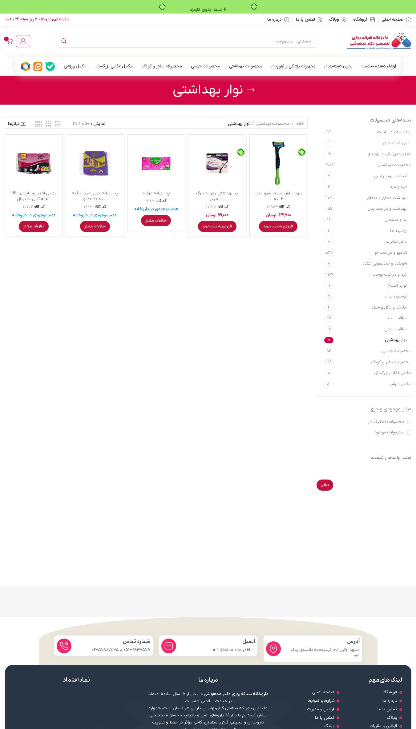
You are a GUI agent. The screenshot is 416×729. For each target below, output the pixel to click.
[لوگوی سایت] (379, 41)
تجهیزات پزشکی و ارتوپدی (389, 154)
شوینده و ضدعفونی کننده (384, 263)
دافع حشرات (396, 241)
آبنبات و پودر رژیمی (390, 176)
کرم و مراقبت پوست (390, 274)
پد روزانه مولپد (156, 193)
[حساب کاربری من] (23, 41)
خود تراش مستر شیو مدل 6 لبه (278, 196)
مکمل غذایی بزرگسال (392, 373)
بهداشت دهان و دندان (387, 198)
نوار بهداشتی (396, 340)
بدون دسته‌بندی (397, 143)
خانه (300, 124)
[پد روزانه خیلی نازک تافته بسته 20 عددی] (95, 163)
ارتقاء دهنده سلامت (394, 132)
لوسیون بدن (396, 296)
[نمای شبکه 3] (48, 124)
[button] (278, 226)
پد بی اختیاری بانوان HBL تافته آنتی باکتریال (33, 196)
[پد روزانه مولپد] (156, 163)
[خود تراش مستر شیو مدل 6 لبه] (278, 163)
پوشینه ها (398, 231)
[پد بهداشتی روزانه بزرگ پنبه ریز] (217, 163)
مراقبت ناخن (395, 329)
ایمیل (248, 641)
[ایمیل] (168, 646)
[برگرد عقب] (251, 90)
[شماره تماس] (64, 646)
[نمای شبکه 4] (38, 124)
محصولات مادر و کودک (391, 362)
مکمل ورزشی (400, 384)
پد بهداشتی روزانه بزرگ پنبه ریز (217, 196)
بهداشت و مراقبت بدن (387, 208)
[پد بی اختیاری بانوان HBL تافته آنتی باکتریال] (34, 163)
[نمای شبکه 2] (58, 124)
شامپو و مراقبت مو (390, 252)
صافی (325, 485)
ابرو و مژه (398, 187)
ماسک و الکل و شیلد (389, 307)
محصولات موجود (390, 432)
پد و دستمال (396, 220)
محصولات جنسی (396, 351)
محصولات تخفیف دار (386, 422)
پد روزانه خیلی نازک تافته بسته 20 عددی (95, 196)
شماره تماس (136, 641)
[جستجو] (64, 41)
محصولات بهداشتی (394, 165)
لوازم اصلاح (397, 285)
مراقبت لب (397, 318)
